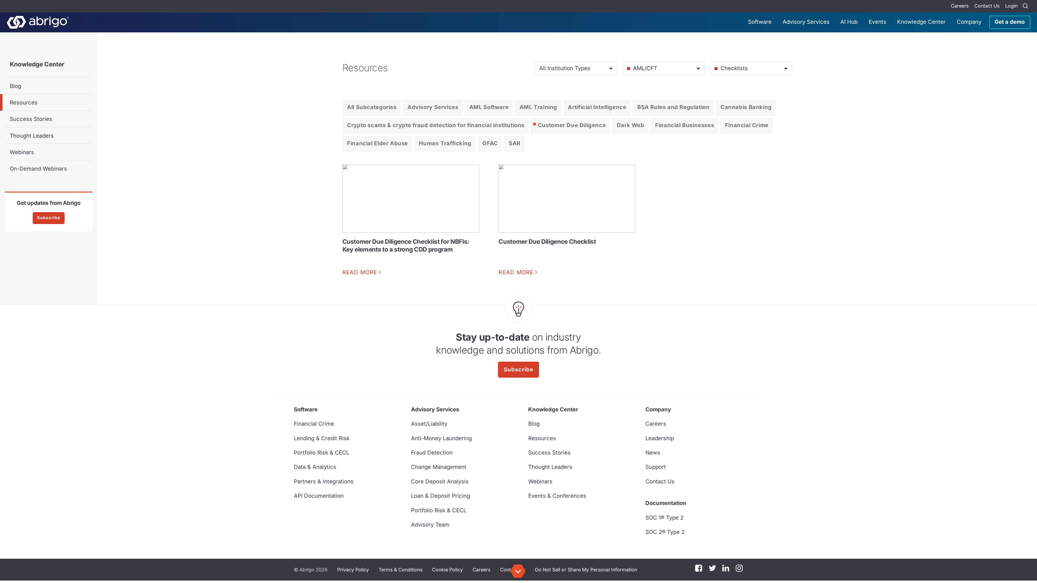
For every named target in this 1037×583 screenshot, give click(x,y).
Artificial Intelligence (597, 107)
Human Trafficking (445, 143)
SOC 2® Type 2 (665, 531)
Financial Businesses (684, 125)
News (652, 452)
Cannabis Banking (746, 107)
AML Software (489, 107)
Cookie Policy (447, 569)
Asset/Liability (429, 423)
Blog (15, 86)
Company (969, 21)
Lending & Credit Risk (321, 438)
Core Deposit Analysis (440, 481)
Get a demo (1010, 21)
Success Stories (31, 119)
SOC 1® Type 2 (664, 517)
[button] (586, 570)
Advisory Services (806, 21)
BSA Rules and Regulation (673, 107)
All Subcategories (371, 107)
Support (655, 466)
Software (760, 21)
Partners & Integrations (323, 481)
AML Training (538, 107)
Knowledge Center (921, 21)
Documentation (665, 503)
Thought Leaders (32, 135)
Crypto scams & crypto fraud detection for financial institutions (435, 125)
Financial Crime (747, 125)
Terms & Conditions (400, 569)
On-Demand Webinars (38, 168)
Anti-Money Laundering (441, 438)
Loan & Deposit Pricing (440, 495)
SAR (514, 143)
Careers (960, 6)
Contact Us (986, 6)
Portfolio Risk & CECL (321, 452)
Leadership (659, 438)
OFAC (490, 143)
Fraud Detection (432, 452)
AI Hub (849, 21)
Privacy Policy (353, 569)
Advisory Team (430, 524)
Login (1011, 6)
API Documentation (319, 495)
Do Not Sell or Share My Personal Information (586, 569)
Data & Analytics (315, 466)
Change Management (438, 466)
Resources (24, 102)
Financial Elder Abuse (377, 143)
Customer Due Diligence (572, 125)
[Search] (1025, 6)
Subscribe (48, 217)
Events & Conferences (557, 495)
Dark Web (630, 125)
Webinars (22, 152)
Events (877, 21)
